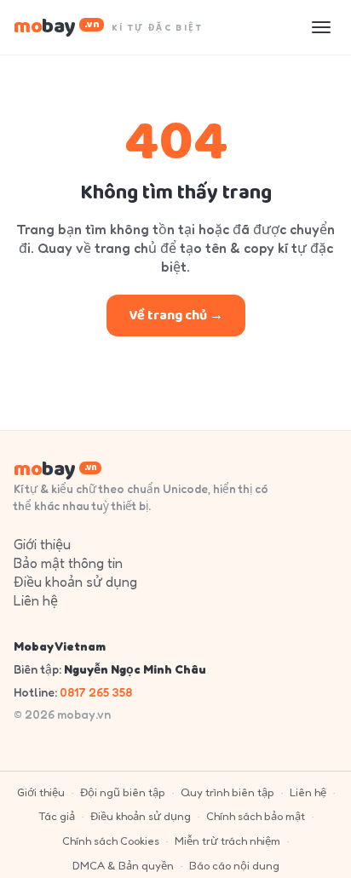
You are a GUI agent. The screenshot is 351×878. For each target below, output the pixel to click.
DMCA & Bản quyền (123, 865)
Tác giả (56, 816)
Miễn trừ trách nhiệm (227, 840)
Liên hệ (36, 600)
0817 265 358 (96, 692)
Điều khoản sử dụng (75, 581)
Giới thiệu (42, 544)
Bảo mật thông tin (68, 562)
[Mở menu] (321, 27)
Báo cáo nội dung (234, 865)
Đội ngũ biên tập (122, 792)
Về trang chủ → (176, 315)
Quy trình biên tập (227, 792)
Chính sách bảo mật (255, 816)
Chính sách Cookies (110, 840)
